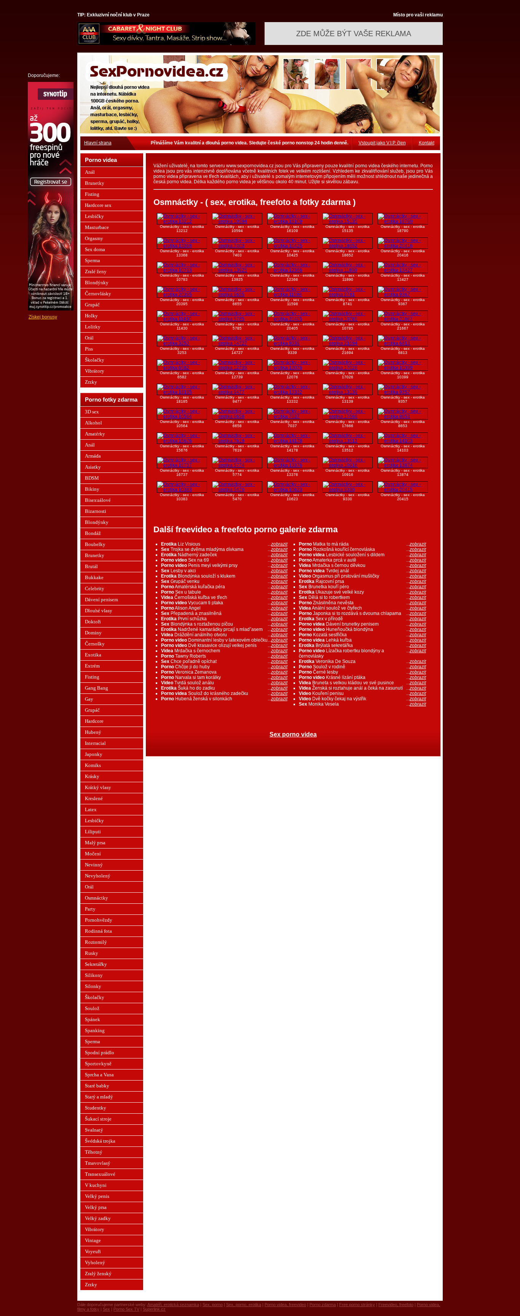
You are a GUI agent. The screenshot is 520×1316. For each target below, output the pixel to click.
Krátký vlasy (98, 787)
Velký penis (97, 1196)
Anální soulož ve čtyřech (362, 608)
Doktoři (93, 621)
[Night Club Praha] (166, 43)
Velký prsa (96, 1207)
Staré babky (97, 1086)
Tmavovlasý (97, 1163)
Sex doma (95, 249)
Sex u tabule (224, 592)
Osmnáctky (96, 898)
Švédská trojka (100, 1141)
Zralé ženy (96, 271)
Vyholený (95, 1262)
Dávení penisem (101, 599)
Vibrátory (94, 371)
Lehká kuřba (362, 640)
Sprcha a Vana (99, 1074)
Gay (89, 699)
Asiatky (93, 467)
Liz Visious (224, 544)
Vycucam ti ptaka (224, 602)
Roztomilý (96, 942)
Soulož (92, 1008)
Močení (93, 854)
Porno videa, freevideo (285, 1304)
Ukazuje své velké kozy (362, 592)
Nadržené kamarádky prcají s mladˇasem (224, 629)
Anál (90, 172)
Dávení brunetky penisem (362, 624)
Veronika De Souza (362, 661)
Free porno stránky (357, 1304)
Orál (89, 338)
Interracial (95, 743)
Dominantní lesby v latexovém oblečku (224, 640)
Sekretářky (96, 964)
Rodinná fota (98, 931)
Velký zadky (98, 1218)
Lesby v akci (224, 570)
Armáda (93, 456)
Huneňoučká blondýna (362, 629)
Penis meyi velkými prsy (224, 565)
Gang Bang (96, 688)
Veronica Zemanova (224, 672)
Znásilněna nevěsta (362, 602)
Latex (91, 809)
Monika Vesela (362, 704)
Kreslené (94, 798)
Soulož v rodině (362, 666)
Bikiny (92, 489)
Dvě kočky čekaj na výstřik (362, 698)
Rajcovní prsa (362, 581)
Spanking (95, 1030)
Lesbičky (94, 216)
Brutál (91, 566)
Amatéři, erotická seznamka (173, 1304)
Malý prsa (95, 842)
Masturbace (97, 227)
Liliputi (93, 831)
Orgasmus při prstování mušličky (362, 576)
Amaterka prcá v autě (362, 560)
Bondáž (93, 533)
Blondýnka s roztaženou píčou (224, 624)
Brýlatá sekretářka (362, 645)
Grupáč (92, 304)
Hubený (93, 732)
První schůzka (224, 618)
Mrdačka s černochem (224, 650)
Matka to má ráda (362, 544)
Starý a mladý (99, 1097)
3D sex (92, 412)
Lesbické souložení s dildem (362, 554)
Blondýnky (96, 282)
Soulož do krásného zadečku (224, 693)
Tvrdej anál (362, 570)
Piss (89, 349)
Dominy (93, 633)
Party (90, 909)
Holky (91, 316)
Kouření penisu (362, 693)
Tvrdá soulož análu (224, 682)
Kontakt (426, 143)
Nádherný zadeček (224, 554)
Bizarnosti (95, 511)
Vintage (93, 1240)
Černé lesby (362, 672)
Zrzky (91, 382)
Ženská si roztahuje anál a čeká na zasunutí (362, 688)
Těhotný (93, 1152)
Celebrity (94, 588)
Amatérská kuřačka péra (224, 586)
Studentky (95, 1108)
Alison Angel (224, 608)
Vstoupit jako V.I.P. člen (382, 143)
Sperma (92, 260)
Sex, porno (213, 1304)
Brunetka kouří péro (362, 586)
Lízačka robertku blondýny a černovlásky (362, 653)
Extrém (92, 666)
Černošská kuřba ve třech (224, 597)
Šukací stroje (98, 1119)
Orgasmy (94, 238)
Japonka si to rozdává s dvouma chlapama (362, 613)
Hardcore (94, 721)
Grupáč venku (224, 581)
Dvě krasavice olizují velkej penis (224, 645)
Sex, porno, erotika (243, 1304)
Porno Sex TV (126, 1309)
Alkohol (93, 423)
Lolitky (92, 327)
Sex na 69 (224, 560)
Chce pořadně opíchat (224, 661)
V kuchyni (96, 1185)
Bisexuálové (98, 500)
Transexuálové (100, 1174)
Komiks (93, 765)
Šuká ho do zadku (224, 688)
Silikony (94, 975)
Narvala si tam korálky (224, 677)
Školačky (94, 360)
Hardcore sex (98, 205)
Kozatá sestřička (362, 634)
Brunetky (94, 183)
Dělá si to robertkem (362, 597)
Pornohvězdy (98, 920)
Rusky (91, 953)
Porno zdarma (322, 1304)
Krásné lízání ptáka (362, 677)
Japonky (93, 754)
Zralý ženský (98, 1273)
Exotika (93, 655)
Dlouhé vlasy (98, 610)
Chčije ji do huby (224, 666)
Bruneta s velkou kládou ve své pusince (362, 682)
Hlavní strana (98, 143)
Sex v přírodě (362, 618)
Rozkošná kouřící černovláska (362, 549)
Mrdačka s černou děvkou (362, 565)
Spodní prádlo (99, 1052)
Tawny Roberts (224, 656)
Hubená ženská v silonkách (224, 698)
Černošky (95, 644)
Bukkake (94, 577)
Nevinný (94, 865)
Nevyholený (97, 876)
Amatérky (95, 434)
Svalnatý (94, 1130)
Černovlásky (98, 293)
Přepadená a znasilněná (224, 613)
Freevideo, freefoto (395, 1304)
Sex (106, 1309)
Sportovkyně (98, 1063)
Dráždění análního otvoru (224, 634)
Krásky (92, 776)
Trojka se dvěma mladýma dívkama (224, 549)
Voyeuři (93, 1251)
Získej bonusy (43, 317)
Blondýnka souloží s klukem (224, 576)
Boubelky (95, 544)
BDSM (92, 478)
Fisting (92, 194)
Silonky (93, 986)
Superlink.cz (154, 1309)
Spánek (92, 1019)
